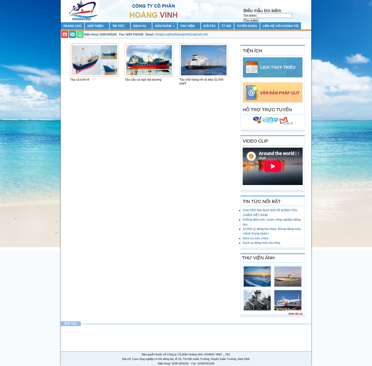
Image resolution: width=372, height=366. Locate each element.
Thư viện (187, 26)
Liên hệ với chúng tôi (280, 26)
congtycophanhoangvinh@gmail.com (181, 34)
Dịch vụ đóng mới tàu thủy (261, 243)
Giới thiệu (95, 26)
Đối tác (209, 26)
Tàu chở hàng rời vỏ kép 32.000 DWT (201, 81)
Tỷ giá (226, 26)
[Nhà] (127, 2)
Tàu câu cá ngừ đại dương (143, 79)
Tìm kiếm (250, 15)
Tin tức (118, 26)
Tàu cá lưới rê (79, 79)
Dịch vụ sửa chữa (255, 238)
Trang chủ (72, 26)
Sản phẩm (163, 26)
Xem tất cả (295, 313)
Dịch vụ (140, 26)
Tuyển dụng (247, 26)
